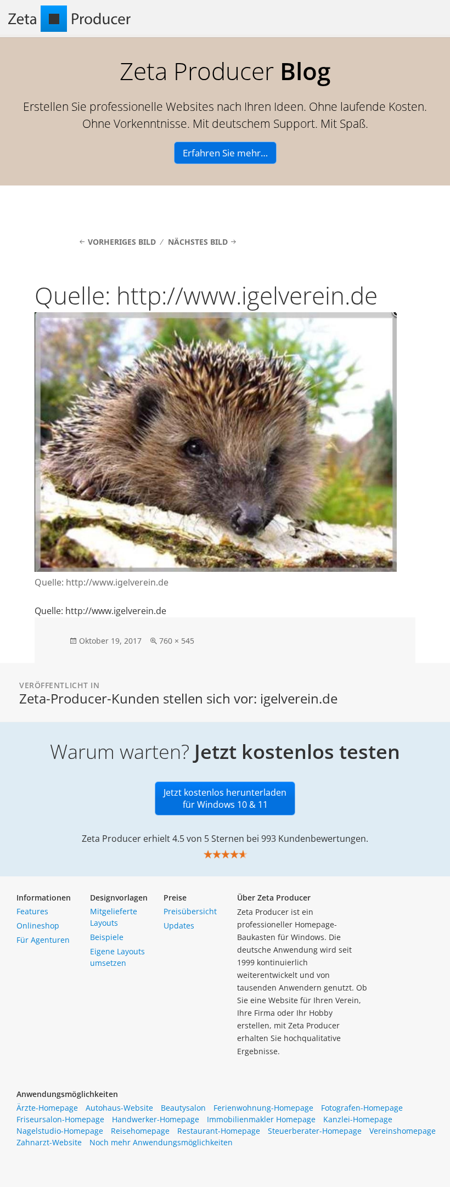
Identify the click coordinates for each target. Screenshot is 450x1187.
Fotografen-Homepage (362, 1107)
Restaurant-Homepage (218, 1131)
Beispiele (106, 937)
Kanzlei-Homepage (357, 1119)
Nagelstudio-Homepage (59, 1131)
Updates (179, 925)
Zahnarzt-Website (49, 1142)
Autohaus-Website (119, 1107)
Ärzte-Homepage (47, 1107)
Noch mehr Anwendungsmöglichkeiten (161, 1142)
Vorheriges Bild (122, 242)
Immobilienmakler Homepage (261, 1119)
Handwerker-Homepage (155, 1119)
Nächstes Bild (198, 242)
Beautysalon (183, 1107)
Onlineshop (37, 925)
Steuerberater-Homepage (315, 1131)
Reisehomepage (140, 1131)
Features (32, 911)
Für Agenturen (43, 940)
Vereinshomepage (402, 1131)
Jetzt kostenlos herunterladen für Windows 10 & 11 (225, 798)
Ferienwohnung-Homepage (263, 1107)
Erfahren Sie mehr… (225, 153)
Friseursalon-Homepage (60, 1119)
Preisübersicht (190, 911)
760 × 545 (176, 640)
